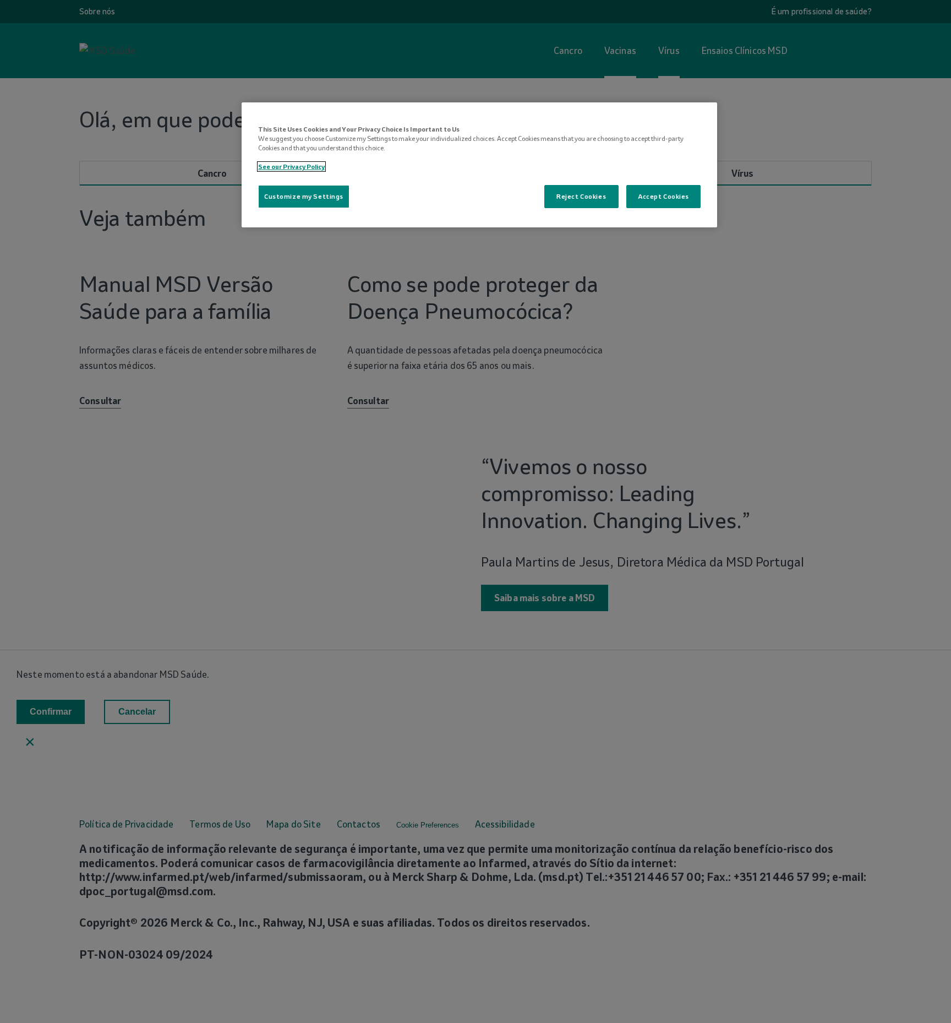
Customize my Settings (303, 196)
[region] (479, 164)
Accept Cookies (663, 196)
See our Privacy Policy (291, 166)
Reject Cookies (581, 196)
